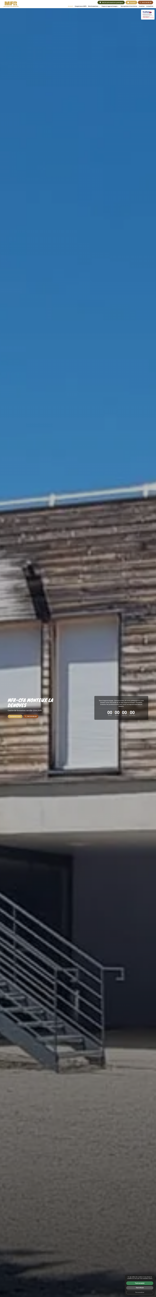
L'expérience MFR (80, 6)
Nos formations (93, 6)
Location (142, 6)
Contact (131, 2)
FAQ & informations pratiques (111, 2)
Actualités (149, 6)
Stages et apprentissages (109, 6)
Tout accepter (140, 1283)
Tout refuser (140, 1287)
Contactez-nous (15, 716)
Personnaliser (139, 1292)
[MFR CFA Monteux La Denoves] (11, 4)
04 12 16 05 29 (146, 2)
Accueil (70, 6)
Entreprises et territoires (129, 6)
